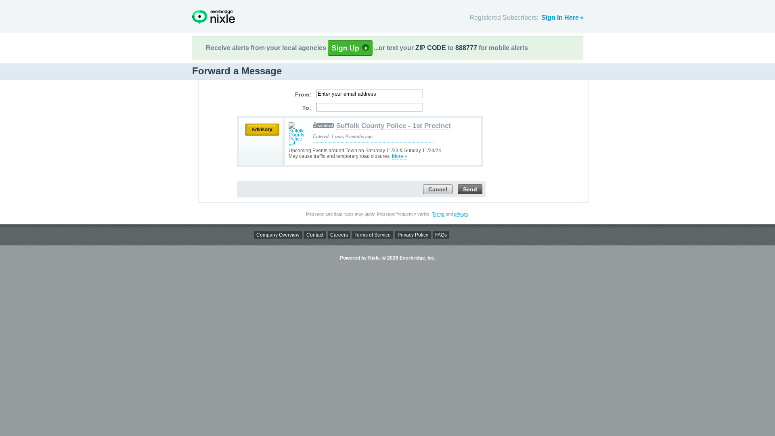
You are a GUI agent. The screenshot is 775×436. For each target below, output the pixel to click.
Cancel (437, 190)
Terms (438, 214)
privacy (461, 214)
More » (399, 156)
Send (470, 190)
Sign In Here (560, 17)
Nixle (213, 17)
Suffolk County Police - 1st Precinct (393, 126)
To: (306, 108)
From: (303, 94)
